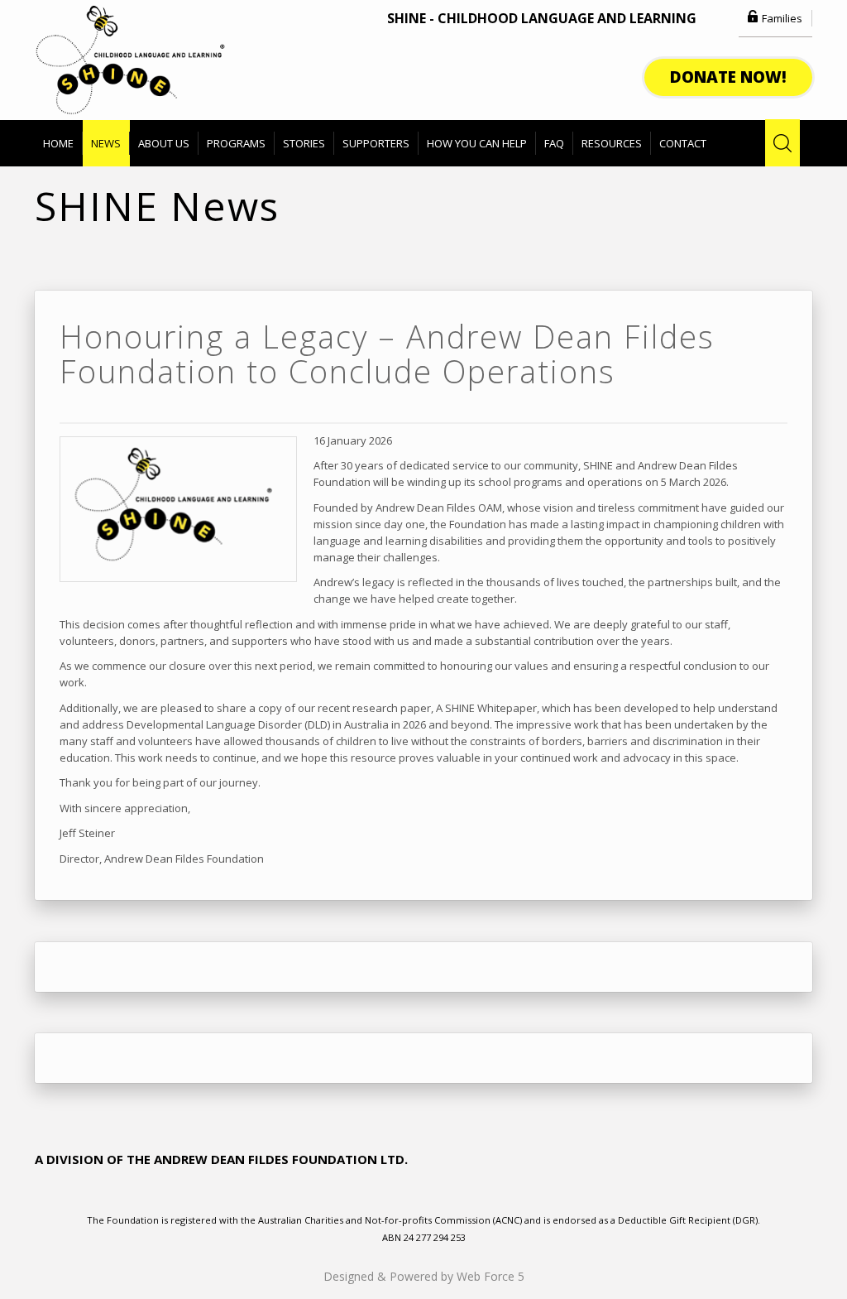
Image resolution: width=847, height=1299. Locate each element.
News (106, 143)
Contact (682, 143)
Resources (611, 143)
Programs (236, 143)
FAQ (554, 143)
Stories (304, 143)
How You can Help (477, 143)
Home (58, 143)
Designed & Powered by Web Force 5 (423, 1276)
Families (782, 18)
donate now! (728, 77)
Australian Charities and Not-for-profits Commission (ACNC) (391, 1220)
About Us (163, 143)
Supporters (375, 143)
